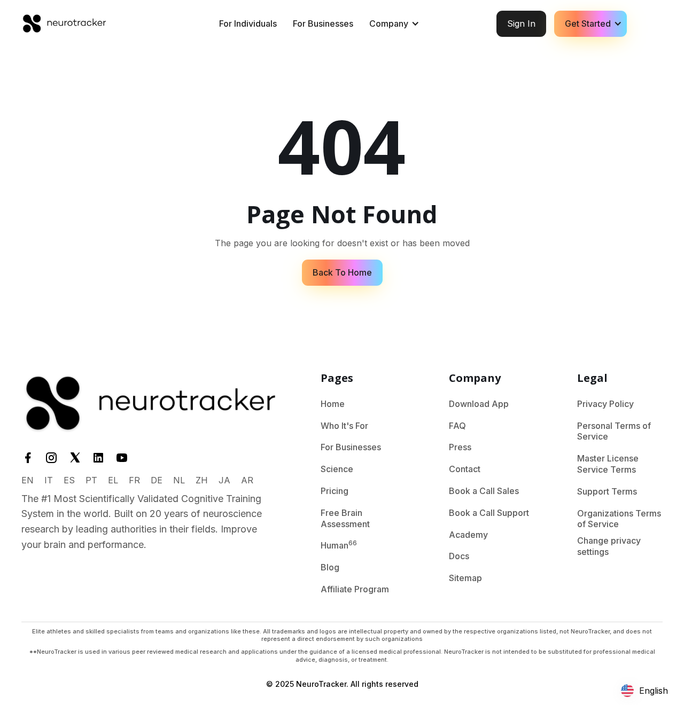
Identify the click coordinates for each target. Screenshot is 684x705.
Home (333, 403)
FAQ (457, 425)
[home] (64, 23)
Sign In (521, 23)
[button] (392, 24)
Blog (330, 567)
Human (339, 545)
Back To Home (342, 272)
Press (460, 447)
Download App (479, 403)
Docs (459, 556)
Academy (468, 534)
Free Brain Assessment (345, 518)
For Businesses (323, 23)
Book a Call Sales (484, 490)
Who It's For (344, 425)
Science (337, 469)
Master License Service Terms (608, 464)
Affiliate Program (355, 589)
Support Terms (607, 491)
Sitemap (465, 578)
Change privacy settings (609, 546)
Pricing (334, 490)
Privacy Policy (605, 403)
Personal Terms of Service (614, 431)
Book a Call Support (489, 512)
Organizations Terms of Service (619, 519)
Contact (464, 469)
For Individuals (248, 23)
